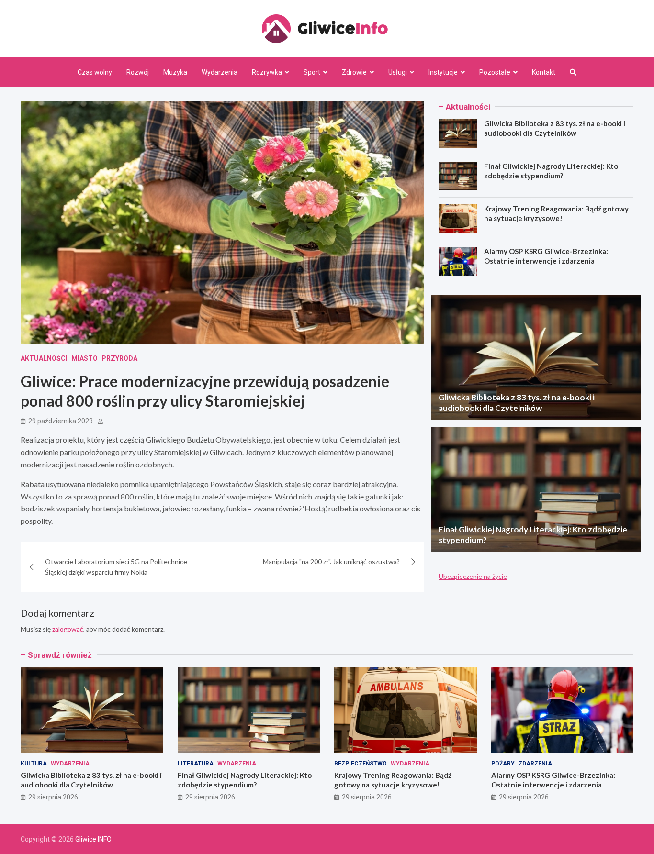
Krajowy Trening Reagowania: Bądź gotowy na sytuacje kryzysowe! (556, 213)
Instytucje (443, 72)
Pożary (503, 763)
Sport (312, 72)
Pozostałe (494, 72)
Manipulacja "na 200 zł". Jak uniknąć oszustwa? (331, 561)
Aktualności (44, 358)
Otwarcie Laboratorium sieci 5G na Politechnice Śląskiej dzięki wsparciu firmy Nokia (116, 566)
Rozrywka (267, 72)
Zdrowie (354, 72)
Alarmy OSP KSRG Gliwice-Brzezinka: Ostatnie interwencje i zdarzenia (546, 256)
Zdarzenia (535, 763)
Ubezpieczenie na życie (473, 576)
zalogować (67, 629)
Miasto (84, 358)
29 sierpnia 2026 (53, 797)
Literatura (196, 763)
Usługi (397, 72)
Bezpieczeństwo (360, 763)
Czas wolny (95, 72)
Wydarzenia (219, 72)
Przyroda (119, 358)
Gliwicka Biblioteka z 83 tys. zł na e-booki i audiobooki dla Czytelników (554, 128)
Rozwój (137, 72)
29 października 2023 (60, 421)
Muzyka (175, 72)
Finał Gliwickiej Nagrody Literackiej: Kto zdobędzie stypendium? (551, 171)
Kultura (34, 763)
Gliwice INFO (93, 839)
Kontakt (543, 72)
